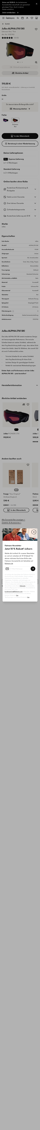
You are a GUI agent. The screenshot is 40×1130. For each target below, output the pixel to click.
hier (17, 595)
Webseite (22, 586)
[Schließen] (33, 532)
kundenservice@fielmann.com (14, 591)
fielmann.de (9, 563)
